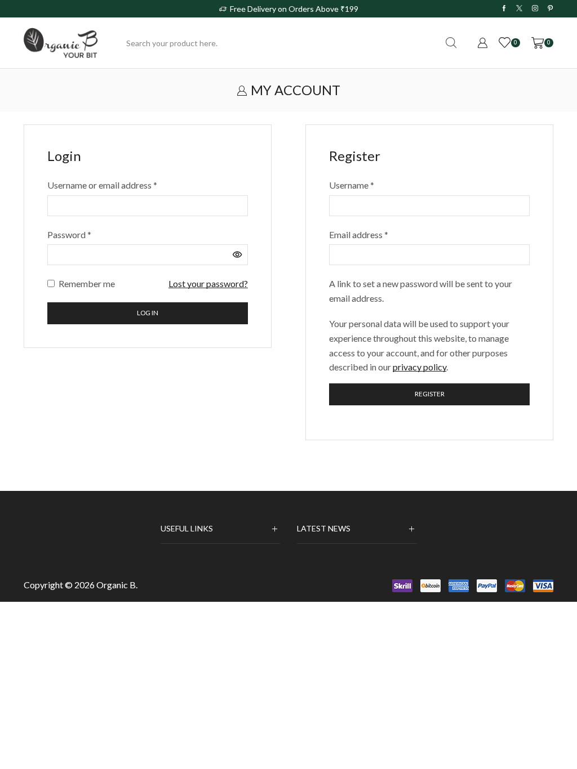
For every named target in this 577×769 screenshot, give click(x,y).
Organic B (116, 584)
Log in (147, 313)
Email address (358, 233)
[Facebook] (504, 8)
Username (351, 184)
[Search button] (451, 43)
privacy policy (419, 366)
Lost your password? (208, 283)
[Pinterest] (550, 8)
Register (430, 394)
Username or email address (102, 184)
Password (69, 233)
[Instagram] (535, 8)
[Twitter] (519, 8)
